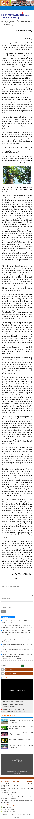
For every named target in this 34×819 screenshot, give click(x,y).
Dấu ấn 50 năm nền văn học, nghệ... (13, 701)
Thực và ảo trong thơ (13, 637)
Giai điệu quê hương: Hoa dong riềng (13, 709)
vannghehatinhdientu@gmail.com (14, 794)
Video (6, 677)
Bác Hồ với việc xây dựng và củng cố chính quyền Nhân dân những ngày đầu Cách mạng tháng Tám (16, 632)
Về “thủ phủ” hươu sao (13, 659)
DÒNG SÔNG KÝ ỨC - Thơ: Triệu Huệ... (14, 712)
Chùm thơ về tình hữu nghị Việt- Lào (19, 739)
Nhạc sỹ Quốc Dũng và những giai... (13, 704)
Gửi (3, 611)
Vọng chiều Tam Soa (9, 706)
